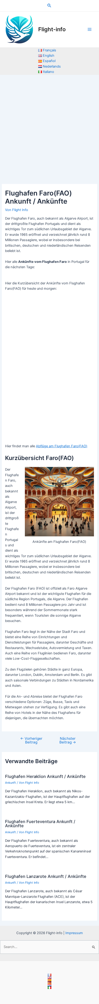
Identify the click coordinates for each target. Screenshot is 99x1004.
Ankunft (10, 782)
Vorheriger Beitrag (31, 740)
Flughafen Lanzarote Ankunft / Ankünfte (45, 876)
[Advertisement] (49, 127)
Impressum (74, 933)
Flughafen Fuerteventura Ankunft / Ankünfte (40, 823)
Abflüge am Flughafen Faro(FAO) (61, 446)
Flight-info (52, 29)
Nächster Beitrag (67, 740)
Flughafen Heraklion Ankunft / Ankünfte (45, 776)
